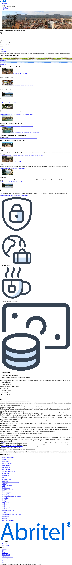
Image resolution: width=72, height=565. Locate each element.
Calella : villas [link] (3, 500)
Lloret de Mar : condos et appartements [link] (6, 503)
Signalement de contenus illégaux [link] (6, 554)
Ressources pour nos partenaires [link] (5, 545)
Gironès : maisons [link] (4, 519)
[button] (36, 454)
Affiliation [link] (3, 550)
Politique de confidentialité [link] (5, 553)
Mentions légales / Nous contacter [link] (6, 555)
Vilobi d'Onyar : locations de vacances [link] (6, 466)
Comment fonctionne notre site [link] (5, 556)
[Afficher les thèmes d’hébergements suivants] (1, 65)
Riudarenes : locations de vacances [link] (6, 468)
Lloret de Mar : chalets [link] (4, 504)
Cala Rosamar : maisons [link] (5, 491)
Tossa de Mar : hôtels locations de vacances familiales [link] (8, 515)
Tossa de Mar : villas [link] (4, 518)
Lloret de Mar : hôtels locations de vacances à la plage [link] (8, 507)
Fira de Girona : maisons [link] (5, 497)
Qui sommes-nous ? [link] (4, 549)
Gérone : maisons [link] (4, 484)
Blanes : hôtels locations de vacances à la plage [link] (7, 489)
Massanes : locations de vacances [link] (6, 469)
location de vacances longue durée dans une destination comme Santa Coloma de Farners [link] (11, 446)
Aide (2, 4)
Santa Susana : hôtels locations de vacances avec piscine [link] (8, 510)
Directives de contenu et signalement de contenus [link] (7, 557)
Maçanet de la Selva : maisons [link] (5, 475)
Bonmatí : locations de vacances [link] (5, 459)
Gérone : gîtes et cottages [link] (5, 483)
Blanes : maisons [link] (4, 487)
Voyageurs (1, 34)
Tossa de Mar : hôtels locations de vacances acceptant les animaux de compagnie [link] (11, 514)
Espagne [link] (3, 50)
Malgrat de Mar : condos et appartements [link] (6, 492)
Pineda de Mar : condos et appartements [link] (6, 479)
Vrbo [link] (2, 560)
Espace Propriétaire (5, 8)
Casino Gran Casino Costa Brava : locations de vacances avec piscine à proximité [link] (11, 496)
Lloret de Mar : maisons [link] (4, 506)
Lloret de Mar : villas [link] (4, 508)
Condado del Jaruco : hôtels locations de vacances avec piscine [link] (9, 478)
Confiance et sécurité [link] (4, 544)
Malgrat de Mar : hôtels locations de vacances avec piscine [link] (9, 493)
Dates (1, 33)
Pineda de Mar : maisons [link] (5, 480)
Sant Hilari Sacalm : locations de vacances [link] (7, 463)
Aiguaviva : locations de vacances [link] (6, 464)
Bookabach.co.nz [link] (4, 562)
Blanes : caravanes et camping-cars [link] (6, 488)
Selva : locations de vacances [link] (5, 473)
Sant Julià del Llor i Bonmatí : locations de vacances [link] (8, 457)
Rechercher (2, 46)
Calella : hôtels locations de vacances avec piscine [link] (8, 499)
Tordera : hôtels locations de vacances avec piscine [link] (8, 520)
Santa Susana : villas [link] (4, 511)
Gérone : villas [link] (3, 486)
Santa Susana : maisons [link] (4, 509)
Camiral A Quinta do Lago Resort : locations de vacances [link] (8, 471)
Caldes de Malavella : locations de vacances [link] (7, 470)
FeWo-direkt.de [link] (3, 561)
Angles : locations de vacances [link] (5, 460)
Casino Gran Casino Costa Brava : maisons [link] (7, 495)
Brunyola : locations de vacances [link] (6, 462)
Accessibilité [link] (3, 552)
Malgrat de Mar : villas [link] (4, 494)
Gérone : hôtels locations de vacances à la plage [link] (7, 485)
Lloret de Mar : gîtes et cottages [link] (5, 505)
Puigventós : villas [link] (4, 477)
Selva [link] (2, 49)
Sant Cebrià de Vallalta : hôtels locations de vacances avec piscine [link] (9, 501)
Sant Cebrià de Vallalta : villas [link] (5, 502)
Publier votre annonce (4, 3)
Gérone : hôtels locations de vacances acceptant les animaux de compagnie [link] (10, 482)
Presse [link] (2, 551)
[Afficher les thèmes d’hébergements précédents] (0, 65)
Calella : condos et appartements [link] (5, 498)
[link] (9, 9)
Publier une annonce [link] (4, 543)
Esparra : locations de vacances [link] (5, 461)
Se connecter (3, 5)
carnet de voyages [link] (3, 442)
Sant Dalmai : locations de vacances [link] (6, 465)
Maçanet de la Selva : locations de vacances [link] (7, 458)
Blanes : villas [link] (3, 490)
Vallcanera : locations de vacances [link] (6, 467)
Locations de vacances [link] (4, 51)
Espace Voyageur (5, 7)
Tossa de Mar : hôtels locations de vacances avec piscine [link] (8, 517)
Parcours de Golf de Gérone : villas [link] (6, 481)
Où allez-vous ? (2, 32)
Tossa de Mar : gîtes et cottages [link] (5, 516)
